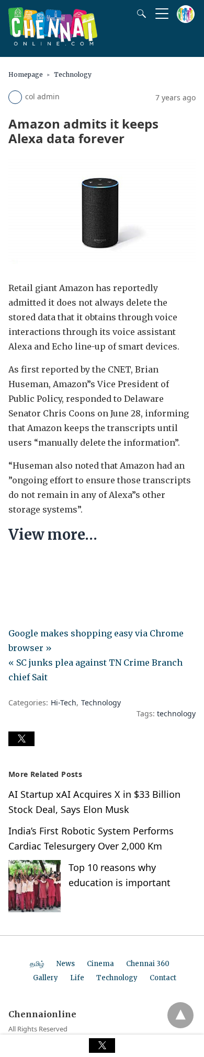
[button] (21, 738)
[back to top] (180, 1015)
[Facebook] (16, 566)
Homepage (25, 74)
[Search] (139, 13)
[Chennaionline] (52, 42)
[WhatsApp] (50, 566)
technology (176, 713)
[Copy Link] (67, 566)
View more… (52, 534)
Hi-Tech (63, 702)
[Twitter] (33, 566)
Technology (73, 74)
